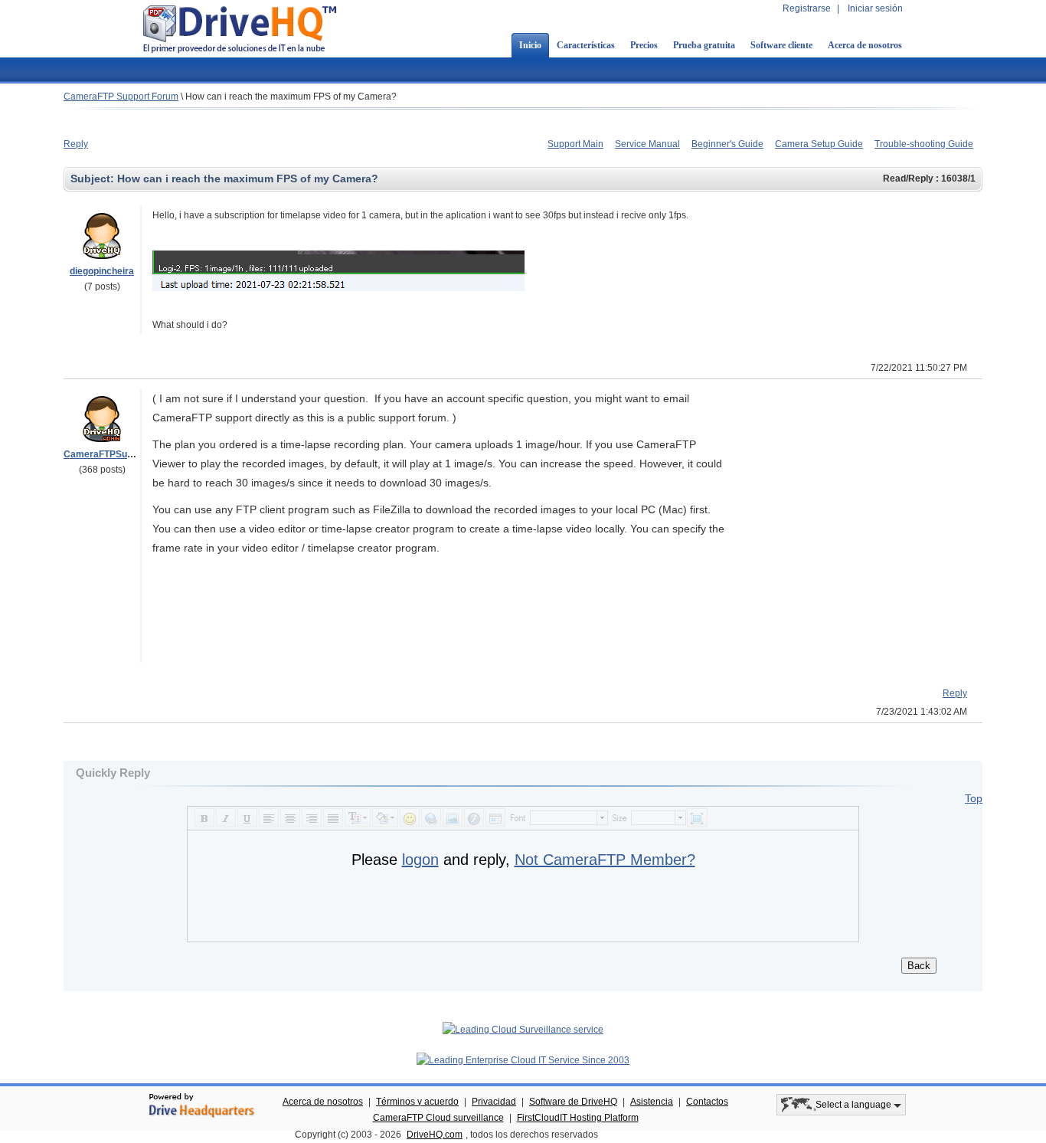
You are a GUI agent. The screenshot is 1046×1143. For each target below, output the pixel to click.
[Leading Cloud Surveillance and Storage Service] (523, 1029)
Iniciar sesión (875, 8)
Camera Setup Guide (819, 144)
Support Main (575, 144)
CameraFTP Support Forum (121, 96)
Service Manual (647, 144)
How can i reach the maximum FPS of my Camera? (291, 96)
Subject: (93, 178)
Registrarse (807, 8)
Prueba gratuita (704, 45)
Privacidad (494, 1101)
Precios (644, 45)
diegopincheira (102, 271)
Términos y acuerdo (417, 1101)
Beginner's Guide (727, 144)
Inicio (530, 45)
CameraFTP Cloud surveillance (438, 1117)
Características (586, 45)
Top (973, 798)
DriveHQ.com (435, 1134)
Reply (76, 144)
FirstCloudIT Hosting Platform (578, 1117)
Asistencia (651, 1101)
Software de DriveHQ (573, 1101)
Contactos (707, 1101)
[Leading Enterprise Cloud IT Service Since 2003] (523, 1060)
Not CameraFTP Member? (605, 859)
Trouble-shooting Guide (923, 144)
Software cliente (781, 45)
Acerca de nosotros (865, 45)
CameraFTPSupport (107, 454)
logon (420, 859)
